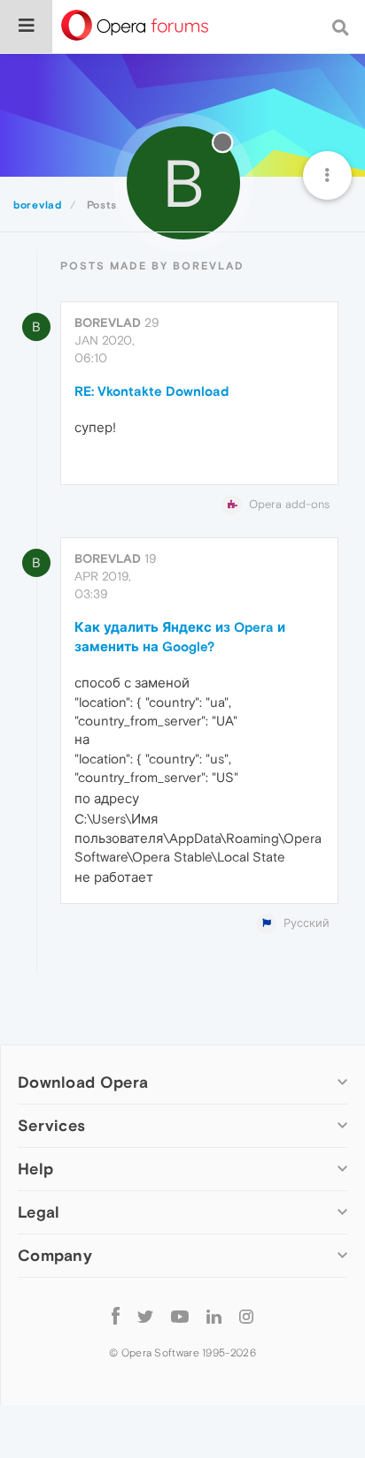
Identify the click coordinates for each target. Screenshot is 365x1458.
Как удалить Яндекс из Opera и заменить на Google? (179, 636)
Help (35, 1168)
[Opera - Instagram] (246, 1315)
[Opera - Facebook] (115, 1315)
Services (51, 1125)
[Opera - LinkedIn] (214, 1315)
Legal (39, 1212)
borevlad (107, 322)
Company (55, 1255)
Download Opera (83, 1082)
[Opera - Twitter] (145, 1315)
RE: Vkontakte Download (151, 391)
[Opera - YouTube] (180, 1315)
